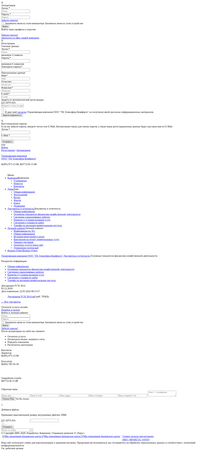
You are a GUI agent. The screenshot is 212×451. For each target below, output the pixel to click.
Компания (12, 178)
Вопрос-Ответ (15, 250)
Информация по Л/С (24, 231)
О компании (20, 180)
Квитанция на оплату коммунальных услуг (36, 239)
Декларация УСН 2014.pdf (21, 296)
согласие (22, 112)
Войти (4, 147)
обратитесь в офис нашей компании (20, 37)
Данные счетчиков (23, 242)
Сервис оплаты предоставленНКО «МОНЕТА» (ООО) (138, 438)
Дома (10, 189)
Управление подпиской (26, 247)
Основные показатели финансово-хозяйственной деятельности (47, 214)
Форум (17, 200)
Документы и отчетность (20, 208)
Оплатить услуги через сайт (28, 245)
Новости (18, 183)
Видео (17, 197)
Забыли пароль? (9, 20)
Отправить (7, 427)
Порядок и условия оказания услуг (32, 220)
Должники (19, 206)
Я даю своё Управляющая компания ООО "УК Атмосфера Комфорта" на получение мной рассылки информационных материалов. (79, 112)
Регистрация (8, 150)
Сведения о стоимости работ (29, 222)
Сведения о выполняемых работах (32, 217)
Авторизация (23, 150)
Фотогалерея (20, 194)
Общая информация (24, 192)
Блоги (17, 203)
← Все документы (11, 302)
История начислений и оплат (29, 236)
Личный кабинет (16, 228)
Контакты (19, 186)
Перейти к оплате (10, 310)
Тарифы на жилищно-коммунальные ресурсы (38, 225)
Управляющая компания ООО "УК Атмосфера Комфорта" (32, 256)
